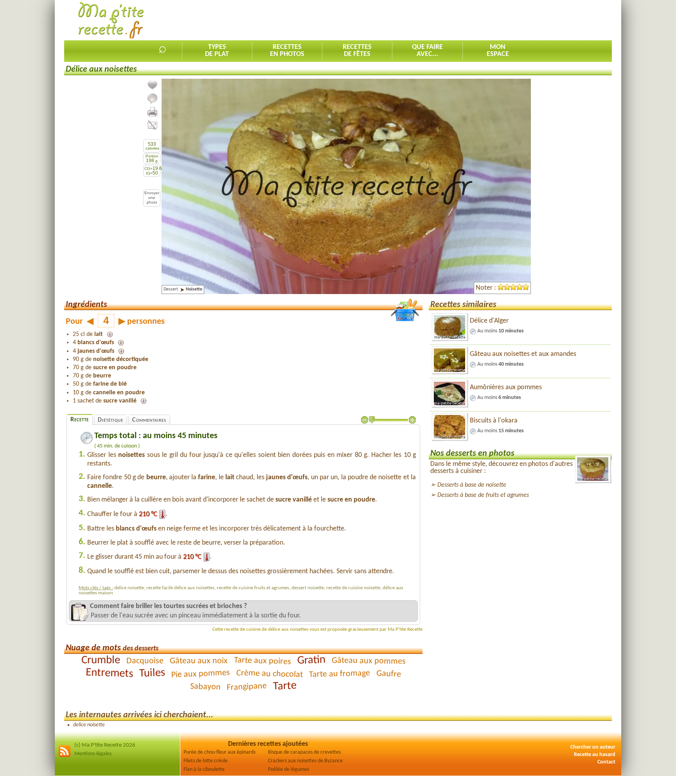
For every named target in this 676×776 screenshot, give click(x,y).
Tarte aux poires (262, 661)
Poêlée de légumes (288, 769)
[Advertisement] (469, 20)
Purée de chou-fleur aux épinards (219, 752)
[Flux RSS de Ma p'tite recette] (64, 756)
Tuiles (152, 673)
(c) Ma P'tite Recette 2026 (104, 745)
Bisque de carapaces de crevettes (304, 752)
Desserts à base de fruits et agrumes (483, 495)
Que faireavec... (427, 50)
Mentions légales (92, 754)
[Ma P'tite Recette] (111, 20)
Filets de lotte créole (205, 761)
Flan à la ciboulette (204, 769)
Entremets (109, 673)
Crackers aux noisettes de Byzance (305, 761)
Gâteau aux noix (198, 661)
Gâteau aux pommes (368, 661)
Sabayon (205, 687)
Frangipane (247, 687)
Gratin (311, 660)
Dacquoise (144, 661)
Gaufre (388, 674)
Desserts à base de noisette (471, 485)
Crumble (100, 660)
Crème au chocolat (269, 674)
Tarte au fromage (339, 674)
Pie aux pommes (200, 674)
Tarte (285, 686)
